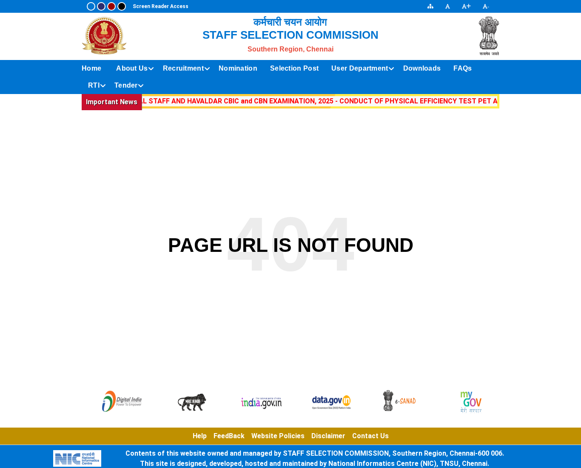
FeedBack (229, 436)
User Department (359, 68)
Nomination (238, 68)
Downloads (422, 68)
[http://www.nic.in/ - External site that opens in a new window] (77, 458)
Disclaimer (328, 436)
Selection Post (294, 68)
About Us (132, 68)
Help (200, 436)
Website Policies (278, 436)
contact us (370, 436)
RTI (94, 85)
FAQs (462, 68)
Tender (126, 85)
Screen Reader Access (160, 6)
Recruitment (183, 68)
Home (91, 68)
